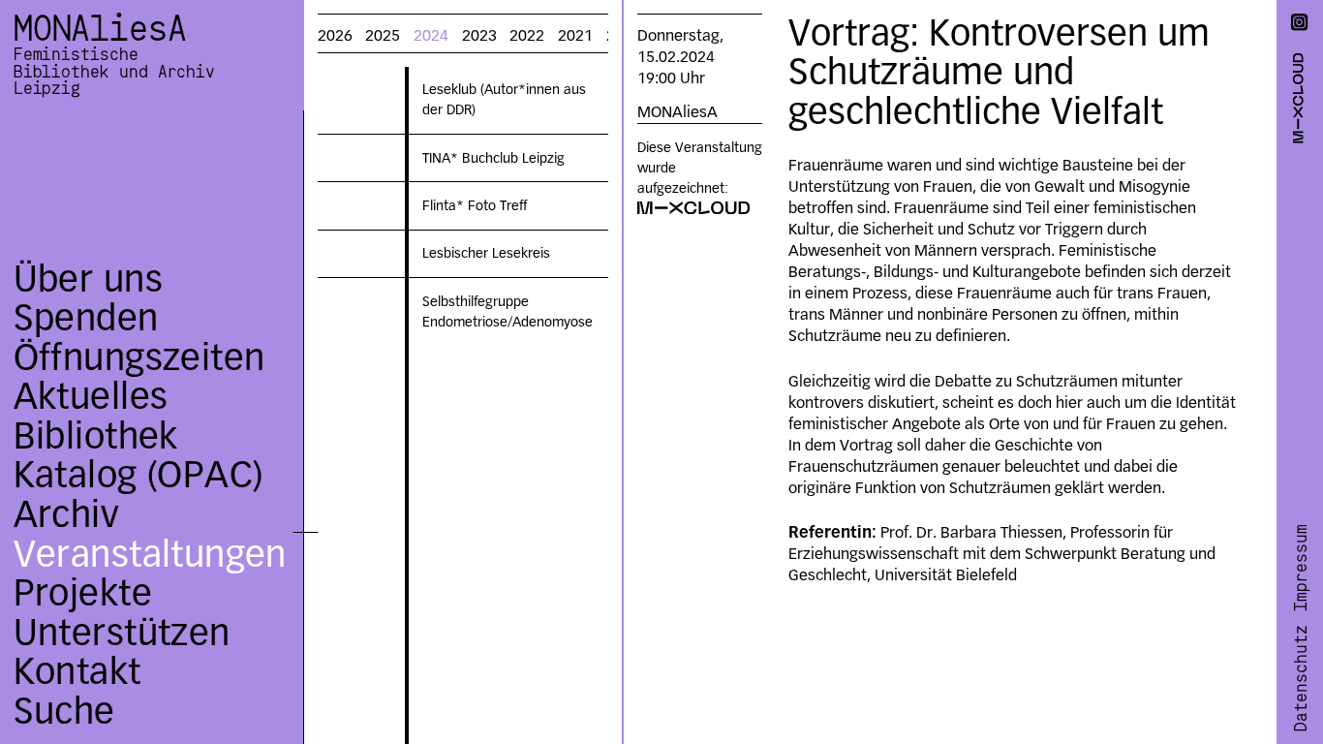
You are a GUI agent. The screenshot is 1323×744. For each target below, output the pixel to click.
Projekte (83, 592)
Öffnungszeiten (139, 357)
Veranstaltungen (150, 553)
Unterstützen (122, 632)
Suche (64, 710)
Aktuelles (91, 396)
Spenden (86, 317)
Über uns (88, 278)
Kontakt (77, 671)
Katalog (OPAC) (138, 474)
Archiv (66, 514)
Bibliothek (96, 435)
